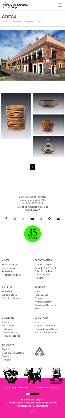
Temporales (40, 278)
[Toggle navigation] (58, 5)
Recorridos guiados (11, 275)
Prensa (5, 350)
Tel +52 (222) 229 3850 (32, 203)
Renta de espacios (11, 336)
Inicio (4, 22)
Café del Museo (9, 333)
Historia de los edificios (45, 329)
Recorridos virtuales (11, 298)
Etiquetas (28, 22)
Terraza (5, 322)
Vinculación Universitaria (46, 305)
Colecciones (15, 22)
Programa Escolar (43, 302)
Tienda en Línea (9, 326)
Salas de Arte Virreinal (45, 268)
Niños (37, 292)
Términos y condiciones (17, 388)
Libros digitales (9, 295)
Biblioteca (7, 329)
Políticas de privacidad (48, 388)
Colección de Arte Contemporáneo (43, 273)
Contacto (6, 360)
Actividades (8, 272)
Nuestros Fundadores (44, 326)
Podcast (38, 298)
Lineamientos (8, 268)
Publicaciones (41, 295)
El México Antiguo (43, 265)
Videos (37, 309)
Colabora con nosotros (13, 353)
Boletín (5, 356)
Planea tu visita (9, 265)
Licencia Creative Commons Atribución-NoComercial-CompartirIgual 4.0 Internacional (32, 404)
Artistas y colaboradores (46, 333)
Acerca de (39, 322)
